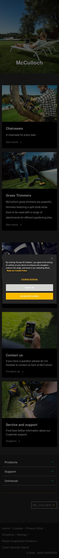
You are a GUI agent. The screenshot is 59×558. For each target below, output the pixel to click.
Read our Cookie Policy (17, 270)
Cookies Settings (29, 279)
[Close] (52, 258)
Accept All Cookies (29, 296)
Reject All (29, 287)
